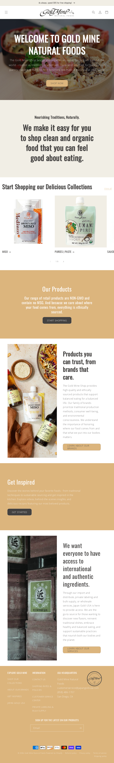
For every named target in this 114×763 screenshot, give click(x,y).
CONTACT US (39, 679)
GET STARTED (19, 512)
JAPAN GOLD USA (16, 703)
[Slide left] (50, 261)
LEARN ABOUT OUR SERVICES (78, 650)
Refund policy (70, 753)
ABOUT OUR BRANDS (18, 689)
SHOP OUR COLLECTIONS (14, 681)
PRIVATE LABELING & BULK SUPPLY (43, 709)
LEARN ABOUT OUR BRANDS (78, 447)
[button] (6, 12)
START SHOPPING (57, 320)
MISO (5, 251)
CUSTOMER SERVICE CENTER (42, 698)
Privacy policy (84, 753)
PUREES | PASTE (63, 251)
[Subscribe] (80, 728)
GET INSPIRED (14, 696)
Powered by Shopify (54, 753)
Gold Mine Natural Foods (35, 753)
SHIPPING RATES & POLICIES (42, 688)
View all (108, 188)
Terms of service (100, 753)
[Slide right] (63, 261)
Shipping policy (100, 756)
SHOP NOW (57, 83)
